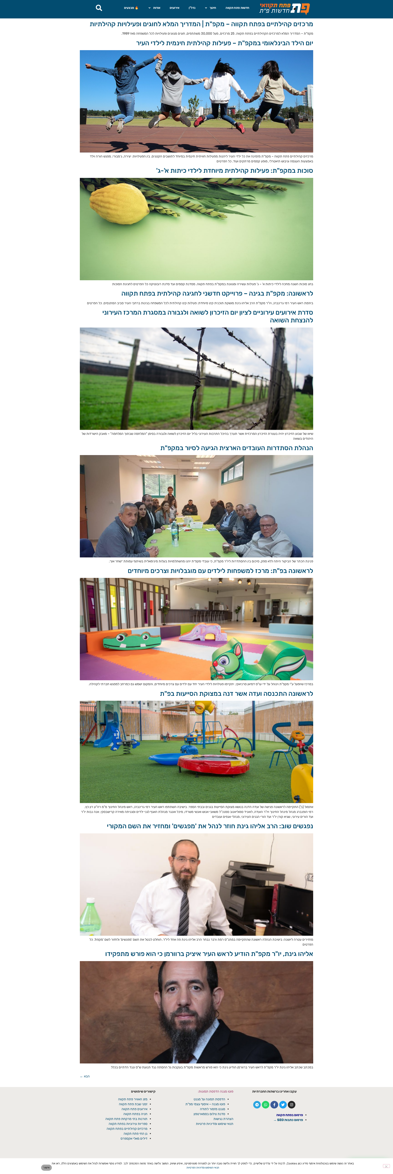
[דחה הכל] (386, 1166)
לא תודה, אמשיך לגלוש (196, 624)
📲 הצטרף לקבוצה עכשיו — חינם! (196, 614)
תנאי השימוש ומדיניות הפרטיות (202, 1167)
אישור (46, 1167)
